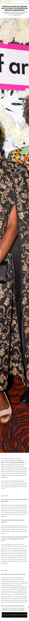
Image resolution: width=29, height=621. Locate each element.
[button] (27, 2)
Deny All (14, 616)
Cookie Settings (14, 619)
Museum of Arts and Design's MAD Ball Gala (12, 462)
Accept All (14, 613)
